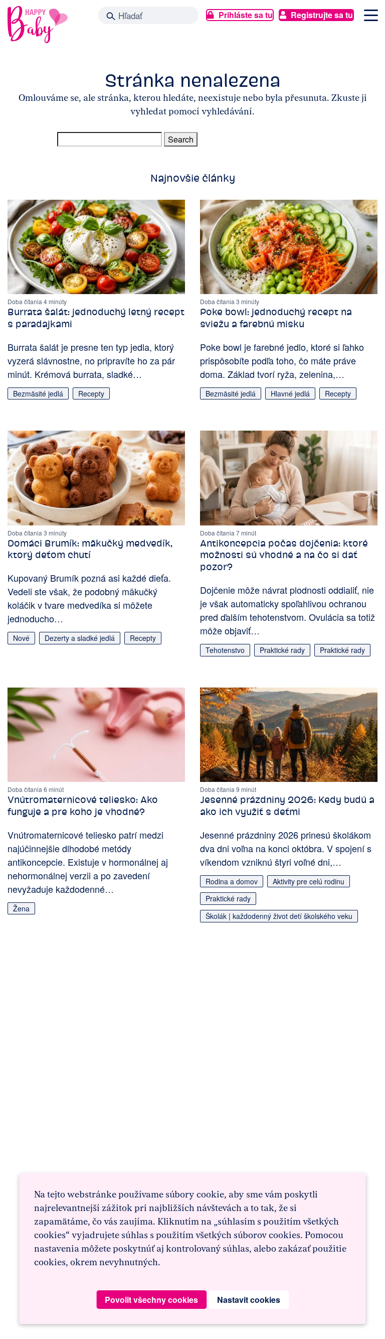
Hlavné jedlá (290, 393)
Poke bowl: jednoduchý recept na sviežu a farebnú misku (276, 318)
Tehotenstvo (225, 650)
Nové (21, 638)
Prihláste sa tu (246, 15)
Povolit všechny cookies (151, 1299)
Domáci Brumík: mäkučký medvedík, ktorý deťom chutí (90, 549)
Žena (21, 908)
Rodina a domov (232, 881)
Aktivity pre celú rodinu (308, 881)
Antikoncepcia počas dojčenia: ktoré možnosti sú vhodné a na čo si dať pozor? (284, 555)
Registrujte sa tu (322, 15)
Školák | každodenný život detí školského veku (279, 916)
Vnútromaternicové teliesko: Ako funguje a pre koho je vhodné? (83, 806)
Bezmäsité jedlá (38, 393)
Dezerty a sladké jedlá (80, 638)
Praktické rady (282, 650)
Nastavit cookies (248, 1299)
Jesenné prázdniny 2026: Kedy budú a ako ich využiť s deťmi (287, 806)
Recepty (91, 393)
